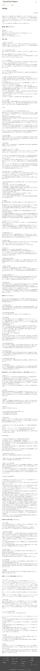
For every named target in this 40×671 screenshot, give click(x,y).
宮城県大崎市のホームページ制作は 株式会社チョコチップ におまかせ (21, 669)
